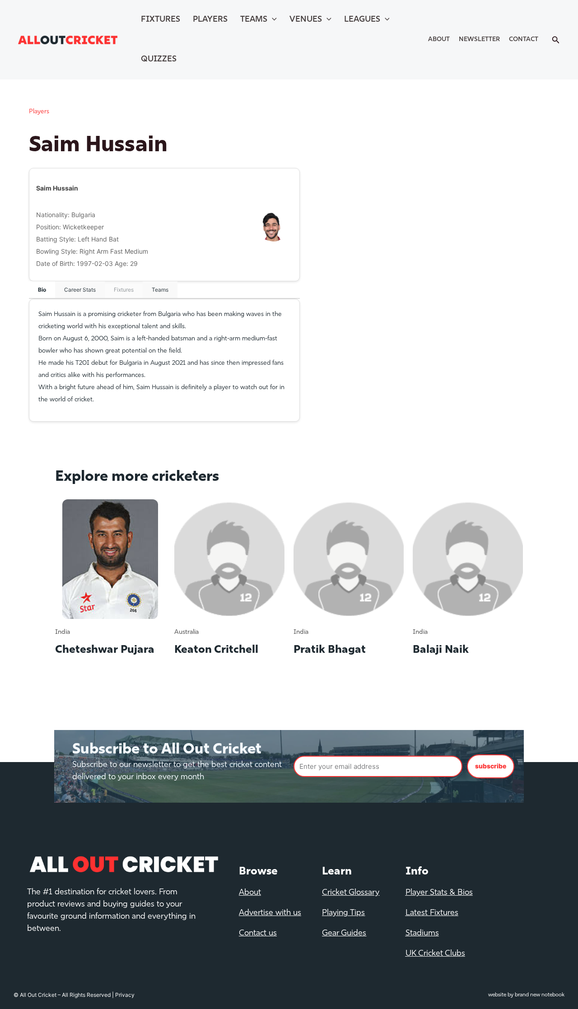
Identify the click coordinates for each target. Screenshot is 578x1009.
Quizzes (159, 60)
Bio (42, 289)
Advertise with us (270, 913)
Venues (305, 20)
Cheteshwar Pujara (104, 650)
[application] (272, 20)
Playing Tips (343, 913)
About (439, 39)
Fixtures (160, 20)
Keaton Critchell (216, 650)
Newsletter (479, 39)
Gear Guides (344, 934)
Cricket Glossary (350, 893)
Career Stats (80, 289)
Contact (523, 39)
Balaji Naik (441, 650)
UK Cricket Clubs (435, 954)
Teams (253, 20)
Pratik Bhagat (330, 650)
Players (210, 20)
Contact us (258, 934)
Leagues (362, 20)
